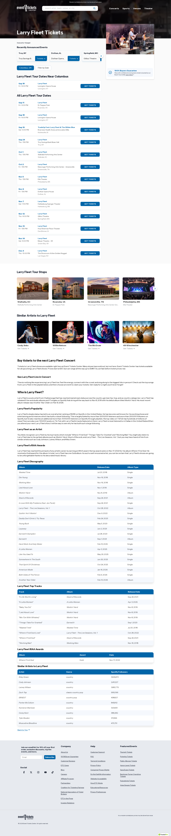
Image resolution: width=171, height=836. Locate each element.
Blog (62, 770)
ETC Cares (65, 765)
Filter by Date (43, 68)
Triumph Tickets (126, 752)
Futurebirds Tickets (127, 781)
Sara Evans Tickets (127, 770)
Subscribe (49, 757)
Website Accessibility (99, 779)
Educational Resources (99, 788)
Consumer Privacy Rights (100, 770)
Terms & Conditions (98, 761)
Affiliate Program (67, 779)
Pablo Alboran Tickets (128, 761)
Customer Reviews (68, 761)
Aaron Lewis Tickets (127, 765)
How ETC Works (97, 783)
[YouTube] (45, 772)
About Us (64, 752)
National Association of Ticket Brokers (72, 793)
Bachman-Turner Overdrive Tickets (130, 775)
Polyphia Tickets (126, 757)
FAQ (92, 757)
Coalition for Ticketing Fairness (72, 788)
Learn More (129, 75)
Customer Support (98, 752)
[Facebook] (24, 772)
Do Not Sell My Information (101, 774)
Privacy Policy (96, 765)
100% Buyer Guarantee (69, 757)
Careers (64, 774)
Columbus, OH (25, 68)
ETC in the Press (67, 798)
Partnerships (65, 783)
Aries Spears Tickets (128, 785)
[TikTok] (52, 772)
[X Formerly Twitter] (31, 772)
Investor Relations (67, 803)
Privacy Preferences (98, 792)
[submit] (94, 8)
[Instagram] (38, 772)
